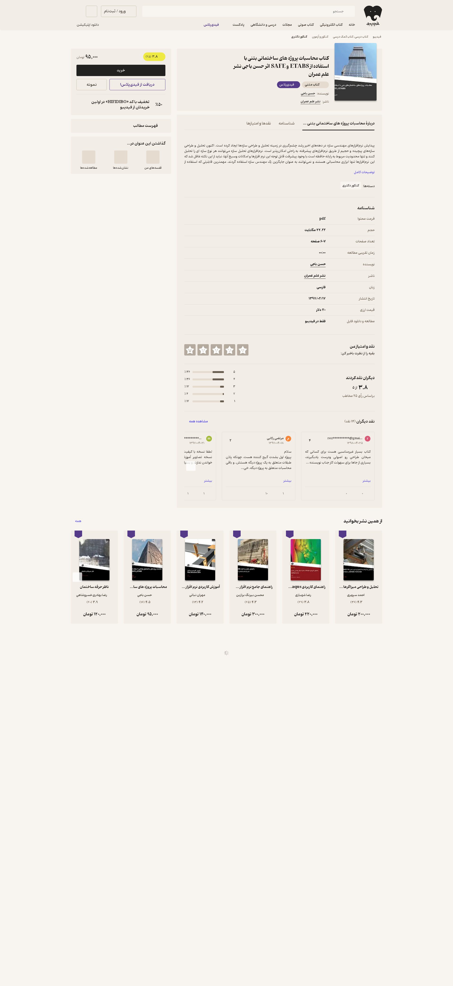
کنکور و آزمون (320, 36)
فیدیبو (377, 36)
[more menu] (187, 102)
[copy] (81, 104)
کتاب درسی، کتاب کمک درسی (350, 36)
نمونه (92, 84)
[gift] (209, 102)
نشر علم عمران (310, 101)
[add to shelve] (152, 157)
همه (78, 521)
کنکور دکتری (299, 36)
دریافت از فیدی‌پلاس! (137, 84)
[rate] (242, 350)
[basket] (91, 11)
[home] (372, 16)
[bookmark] (198, 102)
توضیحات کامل (364, 172)
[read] (88, 157)
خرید (121, 70)
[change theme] (76, 11)
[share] (221, 102)
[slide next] (191, 466)
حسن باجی (308, 93)
